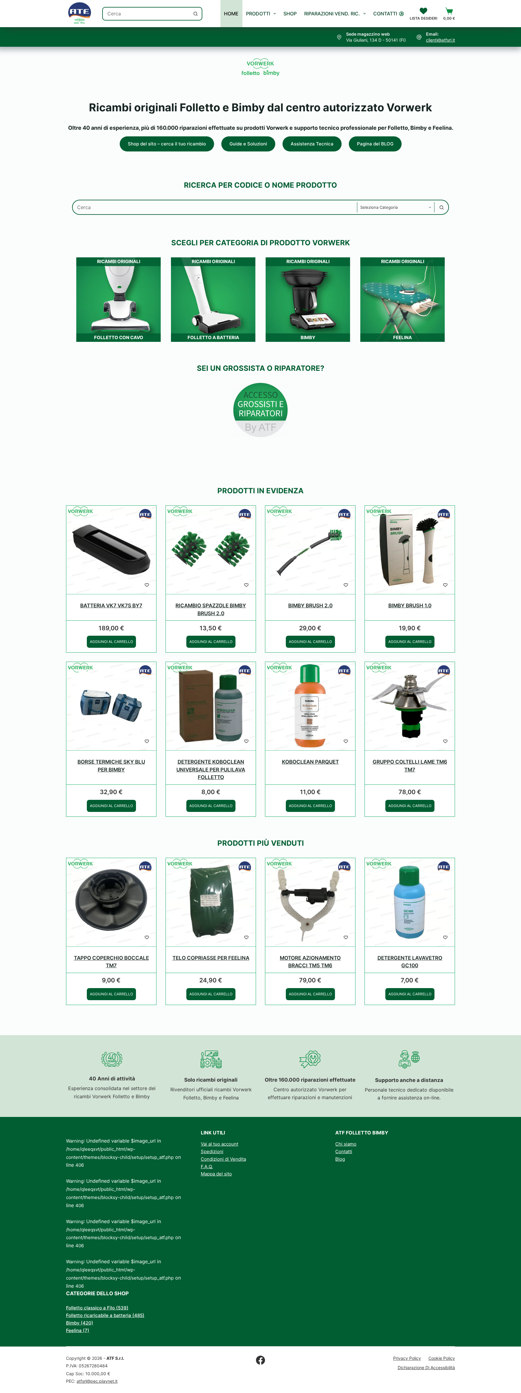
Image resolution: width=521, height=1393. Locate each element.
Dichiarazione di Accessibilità (426, 1367)
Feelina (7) (77, 1330)
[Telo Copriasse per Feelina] (211, 902)
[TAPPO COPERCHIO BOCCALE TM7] (111, 902)
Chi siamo (345, 1144)
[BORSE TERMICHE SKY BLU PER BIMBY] (111, 706)
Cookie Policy (441, 1358)
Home (231, 14)
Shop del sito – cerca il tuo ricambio (167, 144)
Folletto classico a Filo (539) (97, 1308)
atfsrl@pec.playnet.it (97, 1381)
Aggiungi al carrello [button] (111, 641)
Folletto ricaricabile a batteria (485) (105, 1315)
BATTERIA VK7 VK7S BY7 (111, 606)
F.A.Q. (207, 1166)
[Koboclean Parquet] (310, 706)
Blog (340, 1159)
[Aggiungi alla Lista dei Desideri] (147, 585)
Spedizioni (212, 1151)
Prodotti (258, 14)
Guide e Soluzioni (248, 144)
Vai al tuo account (219, 1144)
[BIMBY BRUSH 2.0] (310, 550)
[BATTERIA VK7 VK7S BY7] (111, 550)
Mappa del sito (216, 1174)
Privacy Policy (407, 1358)
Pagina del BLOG (375, 144)
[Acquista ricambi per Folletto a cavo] (260, 387)
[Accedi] (401, 13)
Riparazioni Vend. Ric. (332, 14)
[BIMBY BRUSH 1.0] (410, 550)
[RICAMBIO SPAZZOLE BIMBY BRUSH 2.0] (211, 550)
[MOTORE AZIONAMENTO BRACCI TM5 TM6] (310, 902)
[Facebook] (260, 1360)
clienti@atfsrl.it (440, 40)
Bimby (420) (79, 1323)
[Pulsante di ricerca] (195, 14)
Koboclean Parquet (310, 762)
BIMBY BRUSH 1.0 (409, 606)
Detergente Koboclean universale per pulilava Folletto (210, 769)
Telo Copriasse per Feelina (210, 958)
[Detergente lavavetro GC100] (410, 902)
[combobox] (146, 14)
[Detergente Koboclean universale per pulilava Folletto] (211, 706)
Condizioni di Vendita (223, 1159)
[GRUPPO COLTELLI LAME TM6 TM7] (410, 706)
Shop (290, 14)
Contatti (385, 14)
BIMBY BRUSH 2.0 (310, 606)
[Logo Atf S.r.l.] (79, 13)
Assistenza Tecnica (312, 144)
